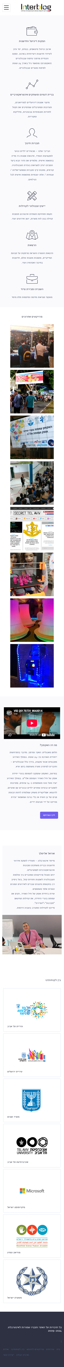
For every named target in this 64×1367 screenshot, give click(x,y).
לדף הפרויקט (49, 815)
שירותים (50, 1349)
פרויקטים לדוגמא (35, 1349)
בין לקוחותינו (17, 1349)
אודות (6, 1349)
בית (58, 1349)
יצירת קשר (8, 1355)
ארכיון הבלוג (22, 1355)
